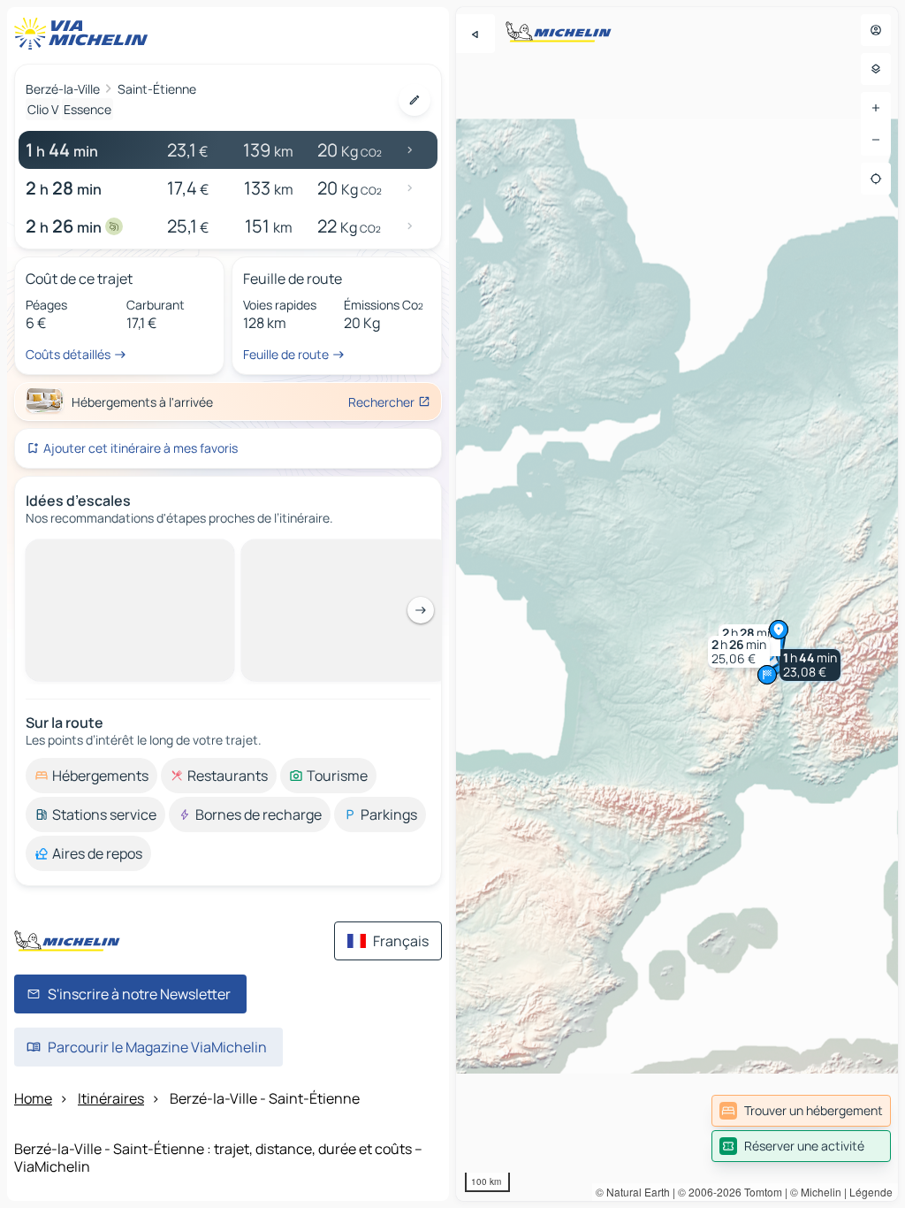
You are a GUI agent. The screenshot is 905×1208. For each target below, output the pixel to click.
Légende (871, 1191)
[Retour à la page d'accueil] (85, 33)
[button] (810, 665)
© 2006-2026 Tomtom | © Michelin (759, 1191)
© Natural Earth (633, 1191)
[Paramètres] (876, 69)
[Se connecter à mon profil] (876, 30)
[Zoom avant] (876, 108)
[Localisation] (876, 179)
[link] (801, 1111)
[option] (91, 775)
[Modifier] (414, 100)
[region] (677, 604)
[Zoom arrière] (876, 140)
